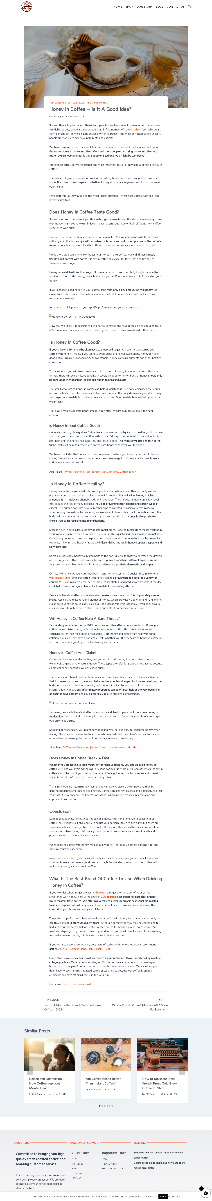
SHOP (129, 6)
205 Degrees (58, 116)
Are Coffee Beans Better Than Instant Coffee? (103, 1080)
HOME (117, 6)
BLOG (159, 6)
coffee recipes (132, 129)
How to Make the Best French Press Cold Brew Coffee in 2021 (100, 471)
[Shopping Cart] (189, 6)
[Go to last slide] (30, 1070)
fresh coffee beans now (76, 984)
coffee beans (100, 892)
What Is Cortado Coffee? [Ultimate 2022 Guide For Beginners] (140, 1005)
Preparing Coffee (97, 103)
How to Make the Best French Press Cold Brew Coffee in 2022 (72, 1005)
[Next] (182, 1070)
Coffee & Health (76, 103)
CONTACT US (176, 6)
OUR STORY (145, 6)
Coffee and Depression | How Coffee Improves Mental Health (99, 747)
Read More (174, 1196)
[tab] (100, 1106)
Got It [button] (163, 1197)
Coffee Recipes (57, 103)
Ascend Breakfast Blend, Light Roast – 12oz (84, 948)
